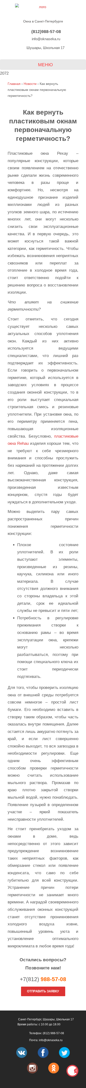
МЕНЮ (45, 64)
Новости (30, 84)
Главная (14, 84)
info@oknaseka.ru (45, 39)
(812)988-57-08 (45, 31)
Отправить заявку (43, 991)
